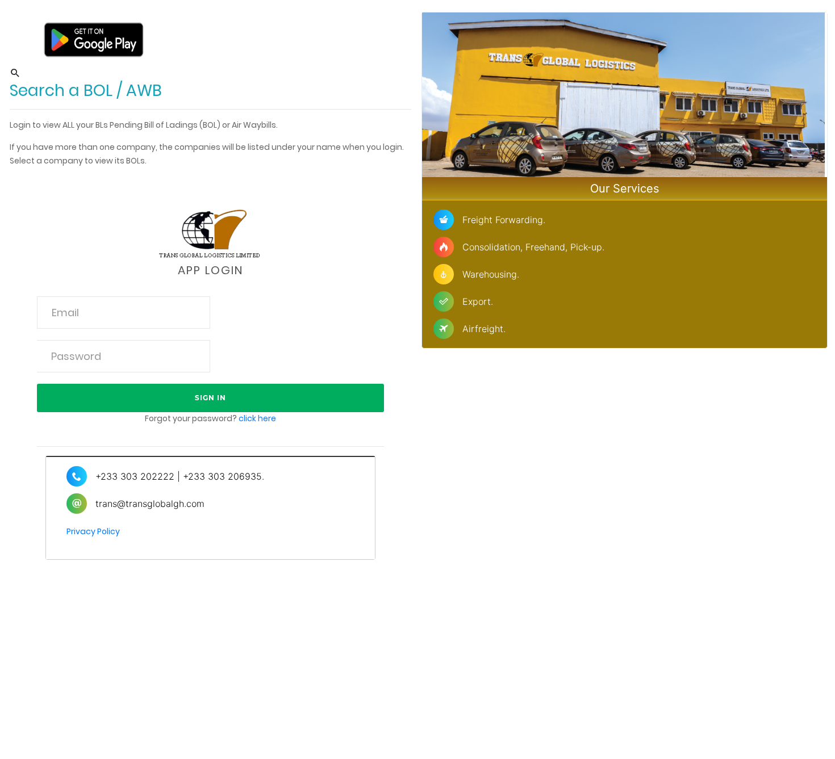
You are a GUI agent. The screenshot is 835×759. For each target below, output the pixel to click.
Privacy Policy (93, 531)
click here (257, 418)
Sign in (210, 397)
